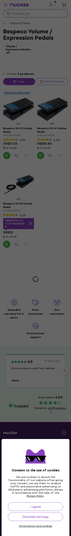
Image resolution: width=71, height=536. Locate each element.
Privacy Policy (35, 496)
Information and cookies (35, 526)
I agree (35, 506)
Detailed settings (35, 516)
